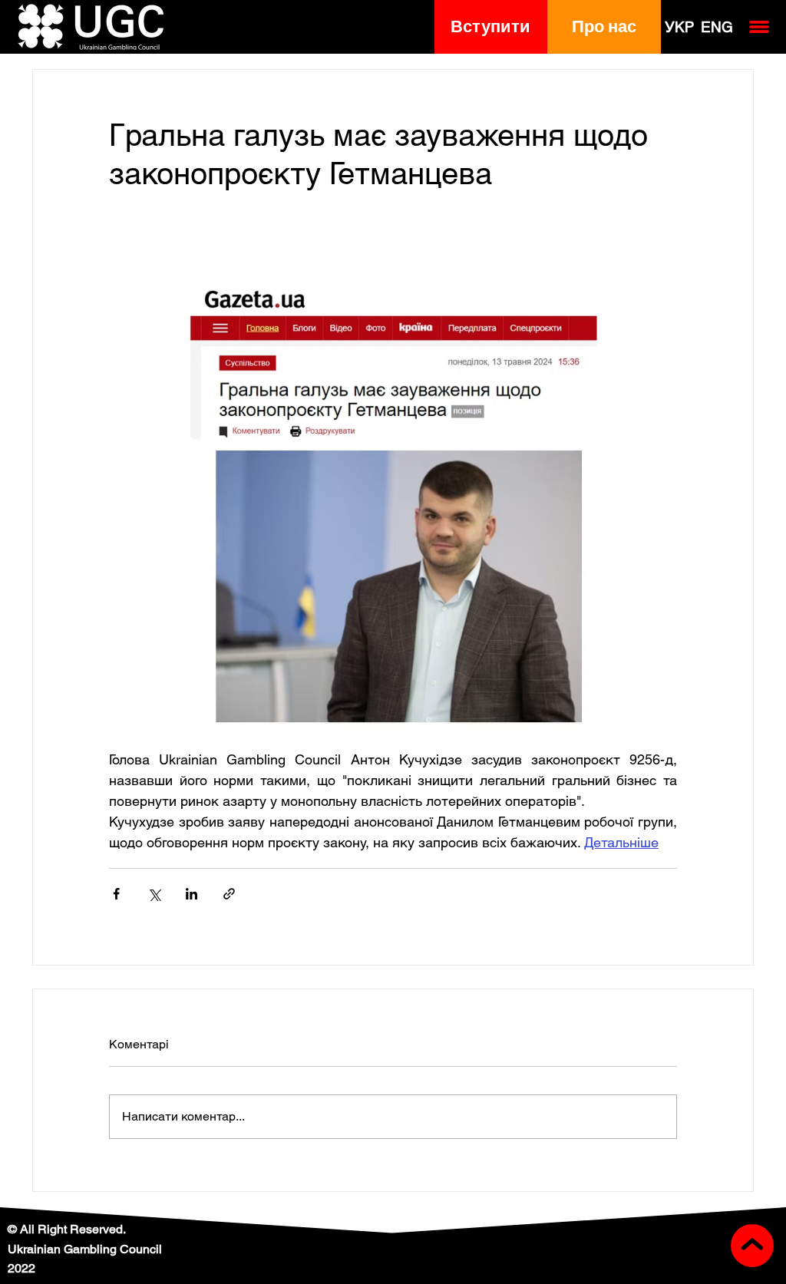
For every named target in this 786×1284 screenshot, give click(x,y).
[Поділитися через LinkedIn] (191, 893)
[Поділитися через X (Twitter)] (154, 893)
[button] (491, 27)
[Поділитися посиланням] (229, 893)
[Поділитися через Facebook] (116, 893)
